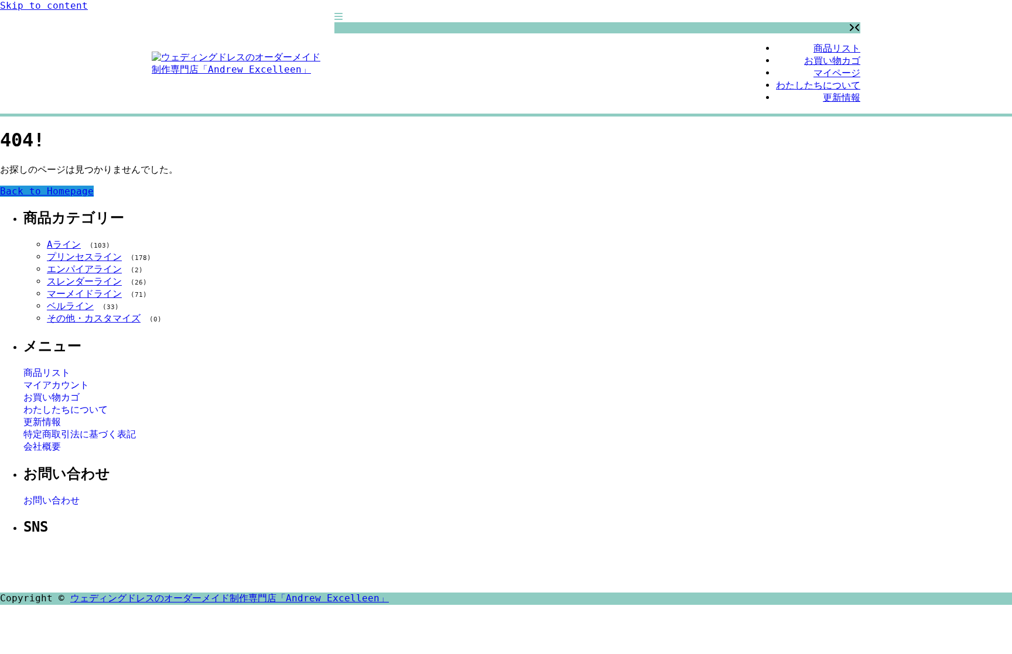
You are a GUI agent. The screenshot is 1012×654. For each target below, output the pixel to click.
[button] (338, 16)
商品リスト (836, 48)
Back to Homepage (47, 191)
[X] (475, 565)
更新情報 (841, 97)
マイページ (836, 72)
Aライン (64, 244)
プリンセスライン (84, 256)
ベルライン (70, 305)
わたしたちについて (818, 85)
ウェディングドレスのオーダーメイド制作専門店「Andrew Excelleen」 (229, 598)
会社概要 (42, 446)
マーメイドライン (84, 293)
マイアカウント (56, 385)
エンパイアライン (84, 269)
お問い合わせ (51, 500)
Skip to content (44, 5)
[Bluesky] (560, 565)
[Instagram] (503, 565)
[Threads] (532, 565)
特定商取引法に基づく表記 (79, 434)
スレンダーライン (84, 281)
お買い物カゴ (832, 60)
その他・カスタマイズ (94, 318)
